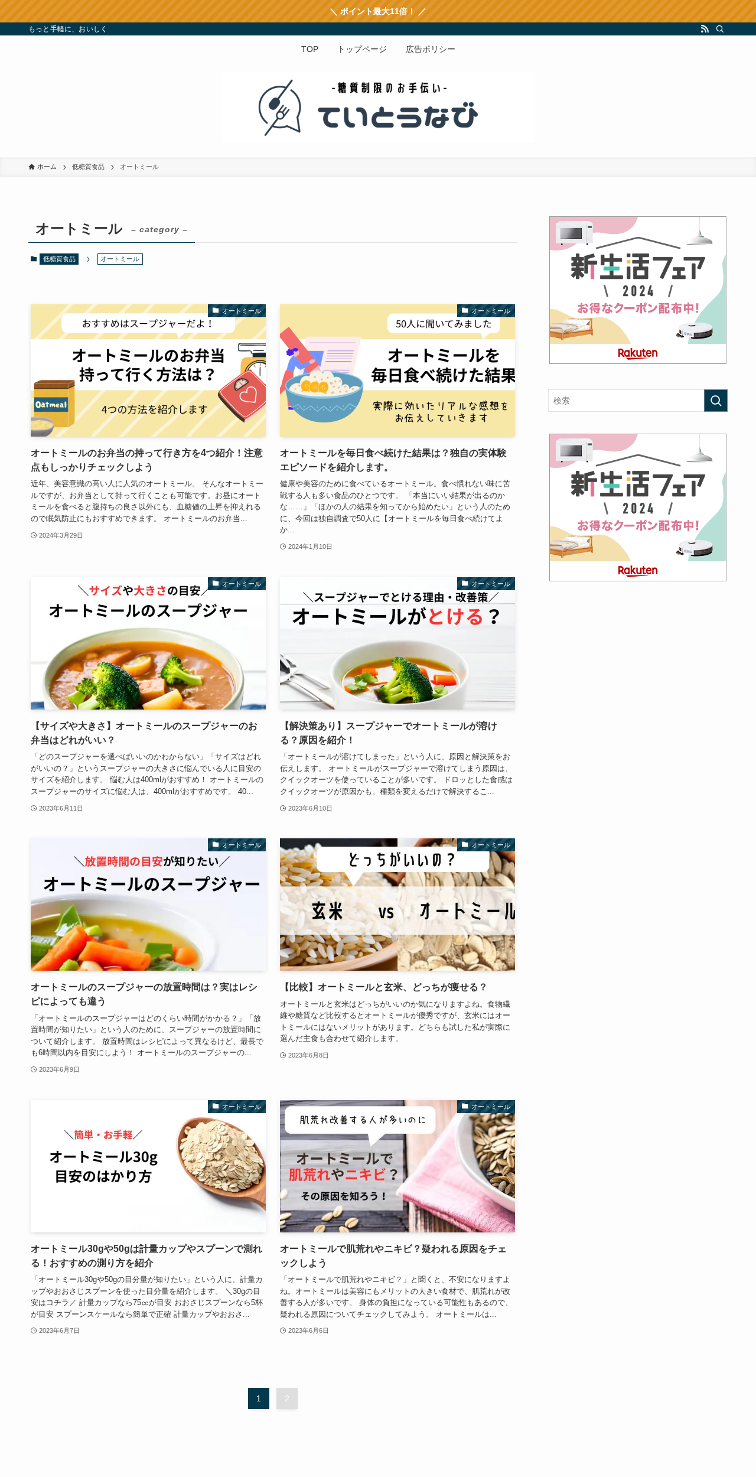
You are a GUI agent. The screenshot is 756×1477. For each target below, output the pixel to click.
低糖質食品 (59, 258)
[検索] (720, 28)
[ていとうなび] (378, 107)
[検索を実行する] (716, 400)
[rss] (704, 28)
